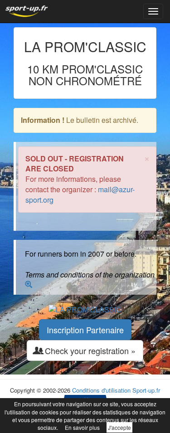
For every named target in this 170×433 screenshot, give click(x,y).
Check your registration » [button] (89, 350)
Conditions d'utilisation (101, 390)
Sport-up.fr (146, 390)
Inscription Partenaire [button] (85, 330)
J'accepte (119, 427)
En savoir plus (82, 427)
